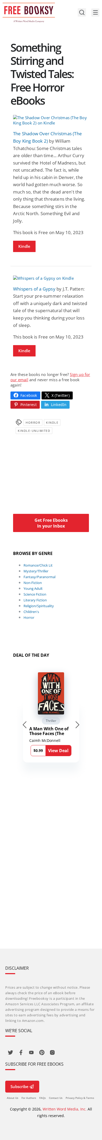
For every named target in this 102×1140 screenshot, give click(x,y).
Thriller (51, 720)
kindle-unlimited (34, 431)
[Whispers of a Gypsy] (51, 278)
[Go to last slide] (24, 724)
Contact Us (56, 1098)
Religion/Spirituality (39, 605)
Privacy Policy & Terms (80, 1098)
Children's (31, 611)
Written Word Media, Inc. (65, 1109)
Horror (33, 422)
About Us (12, 1098)
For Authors (28, 1098)
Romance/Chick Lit (38, 565)
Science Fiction (35, 594)
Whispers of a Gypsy (34, 289)
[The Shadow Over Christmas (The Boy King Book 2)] (51, 120)
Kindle (24, 246)
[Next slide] (77, 724)
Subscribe (19, 1086)
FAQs (42, 1098)
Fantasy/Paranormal (39, 576)
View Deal (58, 750)
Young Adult (33, 588)
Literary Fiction (35, 600)
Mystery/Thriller (36, 571)
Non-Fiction (33, 582)
